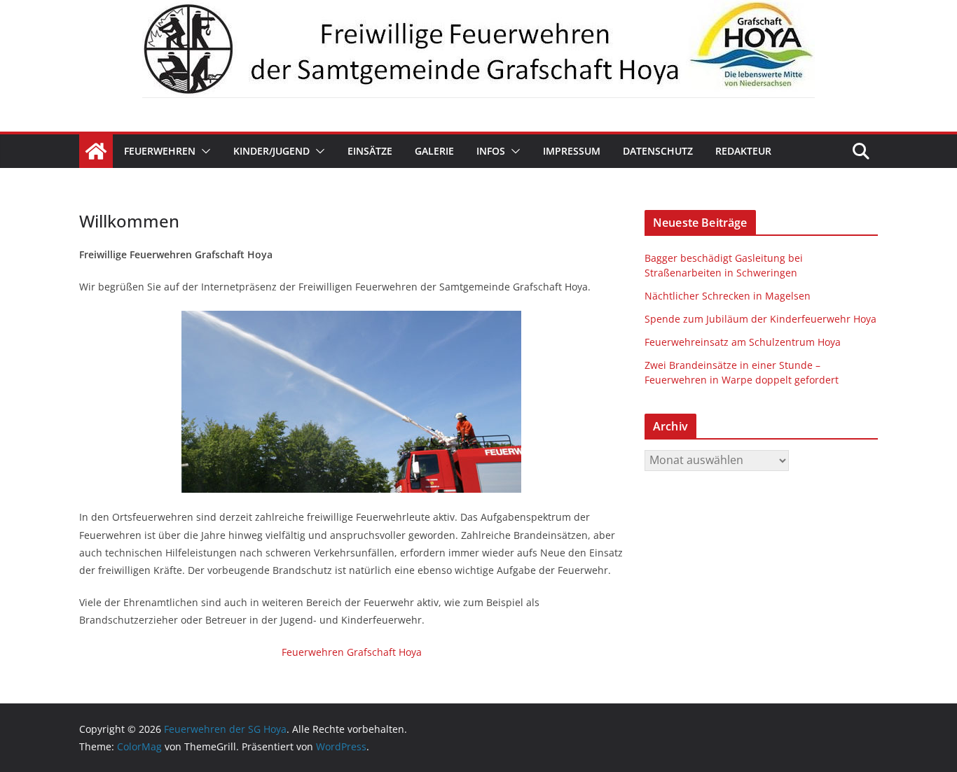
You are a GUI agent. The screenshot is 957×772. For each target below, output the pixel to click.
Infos (490, 150)
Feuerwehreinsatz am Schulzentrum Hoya (743, 342)
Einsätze (369, 150)
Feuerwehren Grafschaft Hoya (352, 652)
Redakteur (743, 150)
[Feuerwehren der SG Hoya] (478, 49)
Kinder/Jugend (271, 150)
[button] (203, 151)
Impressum (571, 150)
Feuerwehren (159, 150)
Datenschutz (658, 150)
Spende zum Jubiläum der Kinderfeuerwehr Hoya (760, 318)
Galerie (434, 150)
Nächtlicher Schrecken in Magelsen (728, 295)
